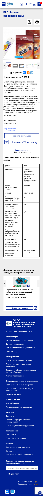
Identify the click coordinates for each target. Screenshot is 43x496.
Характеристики (22, 150)
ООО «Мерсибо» (10, 121)
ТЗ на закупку (40, 3)
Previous (4, 66)
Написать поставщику (21, 136)
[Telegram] (31, 72)
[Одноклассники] (28, 72)
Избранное (30, 4)
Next (38, 66)
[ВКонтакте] (24, 72)
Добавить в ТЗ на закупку (24, 142)
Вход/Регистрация (34, 4)
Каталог (3, 4)
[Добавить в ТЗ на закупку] (35, 308)
